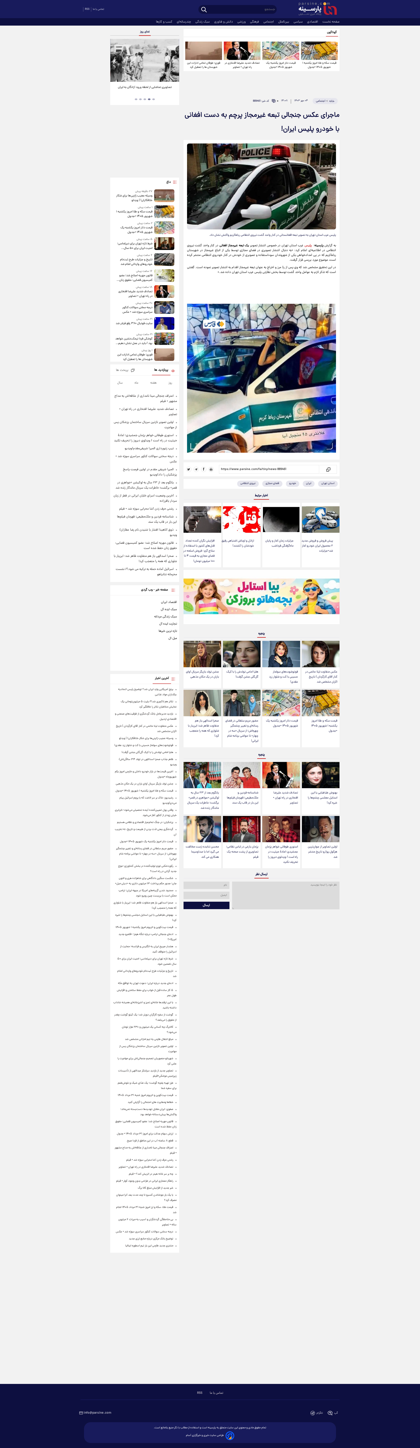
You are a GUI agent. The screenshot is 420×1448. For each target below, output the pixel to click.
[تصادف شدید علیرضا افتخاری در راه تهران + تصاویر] (242, 51)
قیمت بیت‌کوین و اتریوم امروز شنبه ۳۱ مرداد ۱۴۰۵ (145, 1095)
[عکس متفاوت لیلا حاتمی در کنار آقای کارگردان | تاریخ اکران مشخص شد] (321, 654)
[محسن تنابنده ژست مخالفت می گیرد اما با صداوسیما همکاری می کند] (202, 829)
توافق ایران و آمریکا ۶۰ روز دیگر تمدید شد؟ (144, 87)
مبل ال (172, 638)
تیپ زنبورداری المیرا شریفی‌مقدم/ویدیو (149, 448)
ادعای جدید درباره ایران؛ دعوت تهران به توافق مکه (145, 983)
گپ (336, 1413)
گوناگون (332, 32)
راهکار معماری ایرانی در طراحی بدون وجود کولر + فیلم (144, 1181)
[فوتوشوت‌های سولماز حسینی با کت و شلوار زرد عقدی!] (281, 654)
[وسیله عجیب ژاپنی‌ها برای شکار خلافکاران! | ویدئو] (164, 196)
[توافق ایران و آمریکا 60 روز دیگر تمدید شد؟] (144, 60)
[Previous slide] (115, 61)
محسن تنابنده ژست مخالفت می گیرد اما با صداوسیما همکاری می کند (202, 852)
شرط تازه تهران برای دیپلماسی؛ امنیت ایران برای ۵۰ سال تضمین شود (134, 246)
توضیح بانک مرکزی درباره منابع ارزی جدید (151, 1239)
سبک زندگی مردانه (165, 616)
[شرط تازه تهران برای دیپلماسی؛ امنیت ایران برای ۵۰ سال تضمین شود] (164, 244)
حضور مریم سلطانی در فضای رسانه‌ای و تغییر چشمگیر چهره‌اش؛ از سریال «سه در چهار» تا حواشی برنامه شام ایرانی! (241, 731)
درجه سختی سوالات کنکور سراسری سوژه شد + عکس (137, 309)
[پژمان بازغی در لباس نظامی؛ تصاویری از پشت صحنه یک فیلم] (242, 829)
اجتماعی (269, 21)
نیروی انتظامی (248, 483)
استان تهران (327, 483)
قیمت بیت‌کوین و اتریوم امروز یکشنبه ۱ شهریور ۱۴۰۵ (144, 927)
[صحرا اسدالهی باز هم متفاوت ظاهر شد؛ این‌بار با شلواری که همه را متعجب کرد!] (202, 703)
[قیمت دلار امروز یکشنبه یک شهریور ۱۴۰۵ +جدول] (280, 51)
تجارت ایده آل (168, 624)
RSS (87, 9)
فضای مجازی (272, 483)
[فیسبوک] (203, 469)
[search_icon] (204, 10)
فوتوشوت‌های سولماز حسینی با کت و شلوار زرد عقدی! (283, 677)
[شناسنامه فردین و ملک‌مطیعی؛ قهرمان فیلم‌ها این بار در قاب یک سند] (242, 775)
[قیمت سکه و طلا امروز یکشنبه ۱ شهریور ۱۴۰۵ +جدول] (319, 51)
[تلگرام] (196, 469)
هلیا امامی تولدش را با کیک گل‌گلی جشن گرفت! (242, 674)
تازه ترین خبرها (168, 631)
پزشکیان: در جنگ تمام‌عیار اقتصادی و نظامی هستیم (145, 822)
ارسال (206, 905)
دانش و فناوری (224, 21)
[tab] (153, 99)
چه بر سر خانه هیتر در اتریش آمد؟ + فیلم (151, 1174)
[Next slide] (174, 61)
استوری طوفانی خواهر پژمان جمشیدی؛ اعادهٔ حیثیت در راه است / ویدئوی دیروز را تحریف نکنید (281, 854)
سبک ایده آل (169, 609)
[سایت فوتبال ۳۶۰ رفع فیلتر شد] (164, 323)
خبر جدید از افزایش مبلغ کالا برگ (155, 1188)
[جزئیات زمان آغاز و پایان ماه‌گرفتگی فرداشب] (281, 519)
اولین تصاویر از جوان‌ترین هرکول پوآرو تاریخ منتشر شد (322, 852)
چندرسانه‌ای (184, 21)
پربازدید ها (161, 370)
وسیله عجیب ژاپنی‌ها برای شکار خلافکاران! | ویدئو (134, 198)
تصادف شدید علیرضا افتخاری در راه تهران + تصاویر (242, 65)
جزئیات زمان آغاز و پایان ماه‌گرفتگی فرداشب (279, 543)
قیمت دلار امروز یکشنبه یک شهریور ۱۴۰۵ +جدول (281, 65)
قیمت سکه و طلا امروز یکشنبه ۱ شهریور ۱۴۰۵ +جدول (319, 65)
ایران (308, 483)
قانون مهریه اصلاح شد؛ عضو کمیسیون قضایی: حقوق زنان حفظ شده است (135, 278)
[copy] (328, 469)
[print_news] (211, 469)
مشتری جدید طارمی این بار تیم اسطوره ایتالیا (149, 1246)
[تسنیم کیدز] (262, 598)
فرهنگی (255, 21)
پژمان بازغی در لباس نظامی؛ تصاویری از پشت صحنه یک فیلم (242, 852)
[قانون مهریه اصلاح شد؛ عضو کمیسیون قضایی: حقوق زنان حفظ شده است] (164, 276)
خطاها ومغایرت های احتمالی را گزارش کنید (150, 1102)
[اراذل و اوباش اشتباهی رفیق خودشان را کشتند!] (242, 519)
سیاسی (299, 21)
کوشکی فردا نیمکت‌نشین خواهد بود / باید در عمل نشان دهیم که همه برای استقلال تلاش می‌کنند (133, 341)
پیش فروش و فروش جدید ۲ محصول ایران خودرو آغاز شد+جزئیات (317, 546)
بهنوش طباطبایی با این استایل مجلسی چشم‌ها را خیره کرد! (322, 798)
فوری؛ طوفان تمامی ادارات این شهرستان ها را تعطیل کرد (203, 65)
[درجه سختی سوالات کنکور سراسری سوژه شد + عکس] (164, 307)
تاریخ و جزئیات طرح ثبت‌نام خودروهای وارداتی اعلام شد (136, 262)
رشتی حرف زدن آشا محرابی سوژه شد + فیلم (146, 509)
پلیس (308, 245)
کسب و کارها (164, 21)
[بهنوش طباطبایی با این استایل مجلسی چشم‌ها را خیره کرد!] (321, 775)
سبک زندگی (203, 21)
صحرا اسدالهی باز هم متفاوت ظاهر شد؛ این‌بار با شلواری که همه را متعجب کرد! (203, 728)
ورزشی (242, 21)
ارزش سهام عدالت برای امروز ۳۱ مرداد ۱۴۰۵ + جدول (145, 1134)
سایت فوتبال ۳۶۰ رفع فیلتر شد (134, 323)
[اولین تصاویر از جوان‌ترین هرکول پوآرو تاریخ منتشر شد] (321, 829)
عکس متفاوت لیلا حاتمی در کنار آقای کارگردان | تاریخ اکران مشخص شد (321, 677)
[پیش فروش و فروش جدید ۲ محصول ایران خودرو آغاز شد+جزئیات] (321, 519)
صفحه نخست (331, 21)
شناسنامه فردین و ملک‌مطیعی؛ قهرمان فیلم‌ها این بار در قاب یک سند (242, 798)
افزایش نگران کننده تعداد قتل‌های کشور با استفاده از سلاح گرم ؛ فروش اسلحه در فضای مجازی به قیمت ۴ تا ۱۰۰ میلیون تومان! (199, 551)
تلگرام (320, 1413)
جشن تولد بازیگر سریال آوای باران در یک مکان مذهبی (202, 674)
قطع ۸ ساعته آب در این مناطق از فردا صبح (150, 1141)
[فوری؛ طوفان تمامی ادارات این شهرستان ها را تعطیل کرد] (203, 51)
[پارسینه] (315, 9)
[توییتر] (188, 469)
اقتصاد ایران (169, 602)
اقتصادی (313, 21)
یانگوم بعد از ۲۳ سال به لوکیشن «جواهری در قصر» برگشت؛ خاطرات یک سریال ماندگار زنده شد (203, 800)
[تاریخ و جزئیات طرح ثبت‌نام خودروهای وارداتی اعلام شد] (164, 260)
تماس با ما (98, 9)
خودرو (292, 483)
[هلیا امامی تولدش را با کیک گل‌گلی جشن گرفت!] (242, 654)
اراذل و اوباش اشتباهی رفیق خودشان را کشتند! (238, 543)
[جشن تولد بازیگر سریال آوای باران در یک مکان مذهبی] (202, 654)
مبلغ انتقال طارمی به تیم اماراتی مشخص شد (149, 1039)
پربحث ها (122, 370)
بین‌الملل (284, 21)
